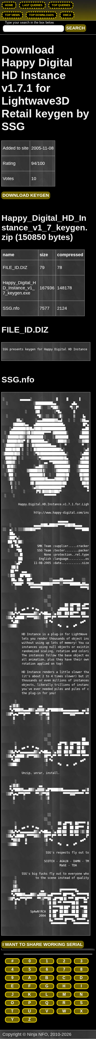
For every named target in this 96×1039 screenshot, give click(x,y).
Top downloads (41, 15)
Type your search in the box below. (29, 22)
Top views (12, 15)
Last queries (32, 5)
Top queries (61, 5)
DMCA (67, 15)
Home (9, 5)
